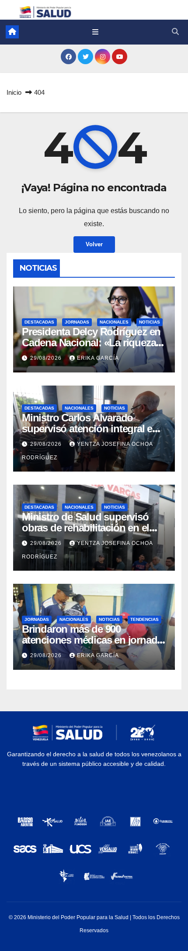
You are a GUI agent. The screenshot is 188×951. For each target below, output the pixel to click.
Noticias (149, 322)
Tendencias (144, 619)
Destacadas (39, 322)
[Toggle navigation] (95, 32)
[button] (175, 31)
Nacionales (114, 322)
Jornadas (77, 322)
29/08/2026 (46, 358)
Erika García (98, 358)
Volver (94, 244)
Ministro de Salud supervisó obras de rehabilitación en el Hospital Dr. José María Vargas (90, 527)
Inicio (14, 92)
